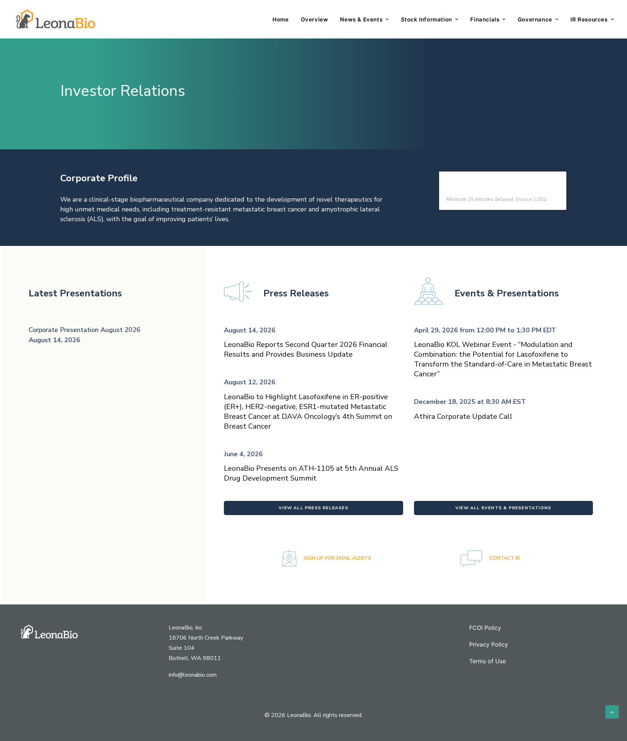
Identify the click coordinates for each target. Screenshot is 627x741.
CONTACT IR (504, 558)
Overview (314, 19)
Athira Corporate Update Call (463, 416)
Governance (535, 19)
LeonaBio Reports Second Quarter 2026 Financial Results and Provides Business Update (306, 349)
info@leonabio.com (193, 675)
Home (280, 19)
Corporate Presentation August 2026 (84, 329)
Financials (484, 19)
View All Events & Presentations (503, 508)
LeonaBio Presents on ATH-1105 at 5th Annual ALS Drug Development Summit (311, 473)
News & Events (361, 19)
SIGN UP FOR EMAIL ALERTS (336, 558)
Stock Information (426, 19)
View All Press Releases (313, 508)
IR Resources (588, 19)
